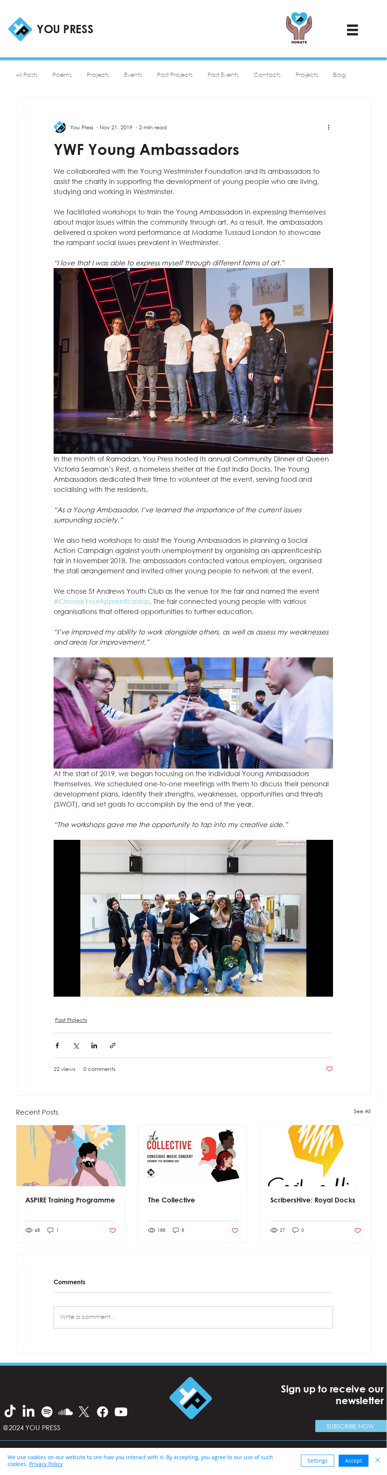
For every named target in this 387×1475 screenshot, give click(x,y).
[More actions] (328, 127)
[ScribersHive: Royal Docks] (315, 1155)
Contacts (267, 75)
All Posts (26, 75)
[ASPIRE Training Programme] (70, 1155)
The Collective (171, 1200)
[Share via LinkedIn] (94, 1045)
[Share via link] (112, 1045)
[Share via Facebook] (57, 1045)
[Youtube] (121, 1412)
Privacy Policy (46, 1463)
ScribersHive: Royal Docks (312, 1200)
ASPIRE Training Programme (70, 1200)
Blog (339, 75)
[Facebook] (102, 1412)
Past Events (223, 75)
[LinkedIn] (28, 1412)
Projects (98, 75)
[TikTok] (10, 1412)
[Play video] (193, 918)
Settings (317, 1460)
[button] (351, 1426)
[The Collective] (193, 1155)
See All (362, 1111)
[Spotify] (47, 1412)
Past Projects (175, 75)
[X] (84, 1412)
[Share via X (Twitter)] (75, 1045)
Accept (353, 1460)
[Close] (377, 1460)
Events (133, 75)
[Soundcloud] (65, 1412)
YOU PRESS (65, 28)
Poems (62, 75)
